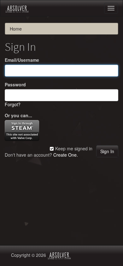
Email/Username (22, 60)
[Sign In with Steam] (22, 129)
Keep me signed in (73, 148)
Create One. (65, 155)
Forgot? (12, 104)
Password (15, 84)
